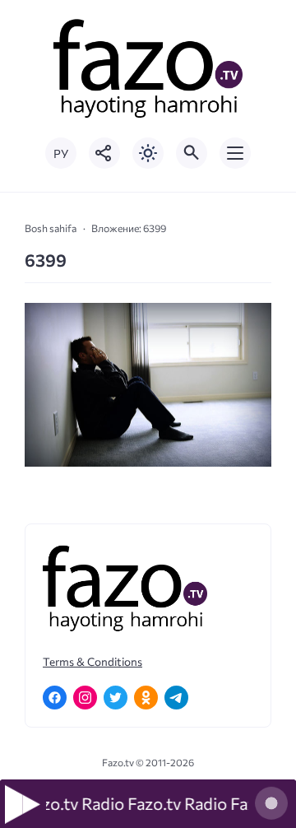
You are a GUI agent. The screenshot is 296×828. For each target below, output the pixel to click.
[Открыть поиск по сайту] (191, 153)
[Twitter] (115, 697)
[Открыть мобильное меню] (235, 153)
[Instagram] (85, 697)
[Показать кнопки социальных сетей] (104, 153)
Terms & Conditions (92, 661)
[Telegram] (176, 697)
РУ (60, 153)
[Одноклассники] (146, 697)
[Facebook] (55, 697)
